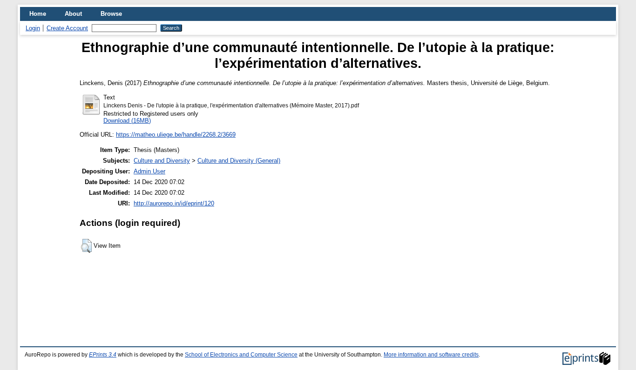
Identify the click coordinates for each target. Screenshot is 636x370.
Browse (111, 13)
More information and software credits (431, 354)
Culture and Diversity (162, 160)
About (73, 13)
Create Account (67, 28)
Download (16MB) (127, 120)
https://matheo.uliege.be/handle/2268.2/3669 (176, 134)
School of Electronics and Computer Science (241, 354)
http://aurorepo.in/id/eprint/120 (174, 203)
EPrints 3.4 (102, 354)
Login (33, 28)
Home (37, 13)
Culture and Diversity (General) (238, 160)
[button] (86, 246)
